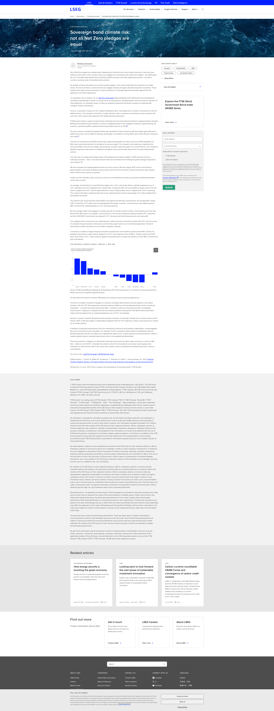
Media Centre (75, 685)
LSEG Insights (80, 16)
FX (156, 3)
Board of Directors (104, 681)
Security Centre (131, 685)
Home (72, 16)
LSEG (89, 2)
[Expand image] (156, 250)
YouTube (158, 685)
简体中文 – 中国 (186, 685)
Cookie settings (182, 707)
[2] (78, 136)
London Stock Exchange (141, 3)
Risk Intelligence (180, 3)
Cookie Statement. (124, 705)
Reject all (182, 702)
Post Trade (165, 3)
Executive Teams (104, 685)
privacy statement (169, 177)
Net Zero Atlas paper (106, 98)
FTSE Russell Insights (93, 16)
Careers (73, 681)
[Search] (203, 9)
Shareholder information (107, 678)
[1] (127, 126)
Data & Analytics (105, 3)
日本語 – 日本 (185, 681)
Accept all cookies (182, 696)
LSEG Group (74, 678)
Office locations (131, 681)
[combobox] (183, 146)
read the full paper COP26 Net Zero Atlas (98, 354)
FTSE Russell (121, 3)
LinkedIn (158, 678)
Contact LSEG (130, 678)
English (182, 678)
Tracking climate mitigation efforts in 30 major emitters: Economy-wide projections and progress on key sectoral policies (111, 360)
